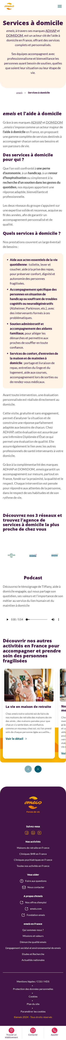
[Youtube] (39, 833)
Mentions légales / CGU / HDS (33, 981)
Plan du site (33, 1003)
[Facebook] (27, 833)
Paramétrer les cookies (33, 1011)
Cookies (33, 996)
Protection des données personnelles (33, 988)
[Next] (38, 769)
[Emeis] (9, 6)
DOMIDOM (14, 35)
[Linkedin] (33, 833)
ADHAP (50, 31)
